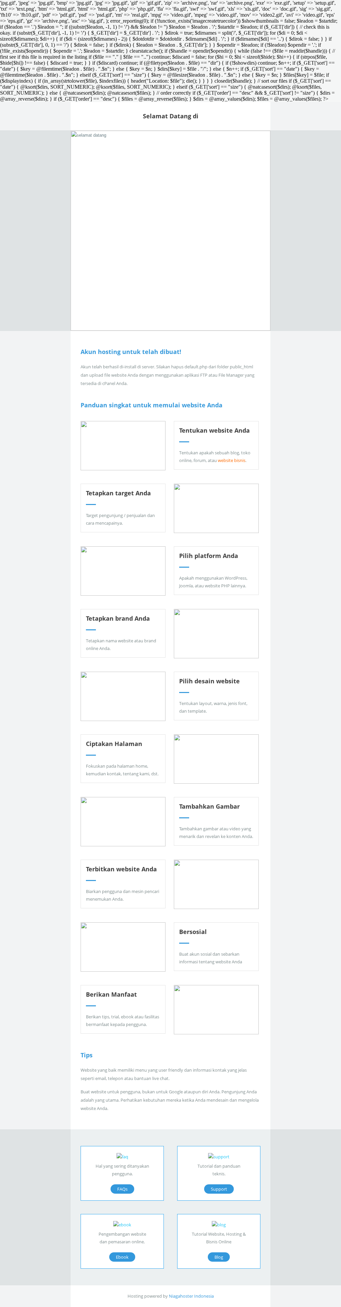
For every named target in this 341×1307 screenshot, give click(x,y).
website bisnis (231, 460)
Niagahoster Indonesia (191, 1296)
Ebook (122, 1257)
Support (219, 1189)
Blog (218, 1257)
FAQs (122, 1189)
